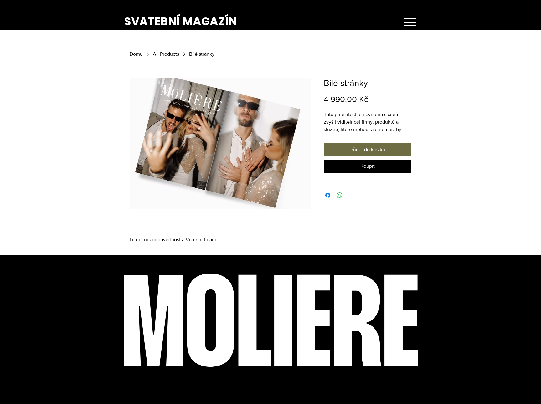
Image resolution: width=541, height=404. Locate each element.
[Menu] (409, 22)
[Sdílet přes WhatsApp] (339, 195)
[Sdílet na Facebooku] (328, 195)
